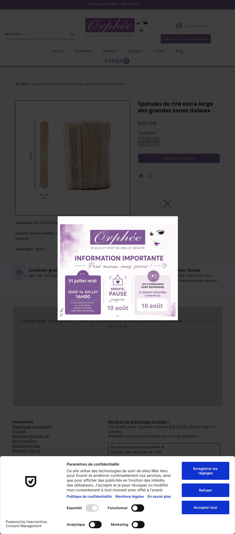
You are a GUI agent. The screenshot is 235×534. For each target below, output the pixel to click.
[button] (167, 203)
